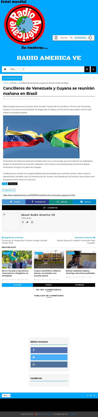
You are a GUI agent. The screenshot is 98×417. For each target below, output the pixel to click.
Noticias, (35, 99)
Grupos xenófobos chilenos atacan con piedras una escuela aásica (47, 273)
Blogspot (72, 414)
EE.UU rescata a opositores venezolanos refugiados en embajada (15, 273)
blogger (17, 285)
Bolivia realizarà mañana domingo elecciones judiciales (80, 272)
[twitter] (91, 395)
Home (5, 83)
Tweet (17, 202)
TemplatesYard (45, 414)
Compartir (40, 202)
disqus (49, 285)
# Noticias (12, 184)
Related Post (9, 247)
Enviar (64, 202)
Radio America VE (49, 58)
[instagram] (94, 395)
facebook (79, 285)
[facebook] (88, 395)
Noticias (13, 83)
